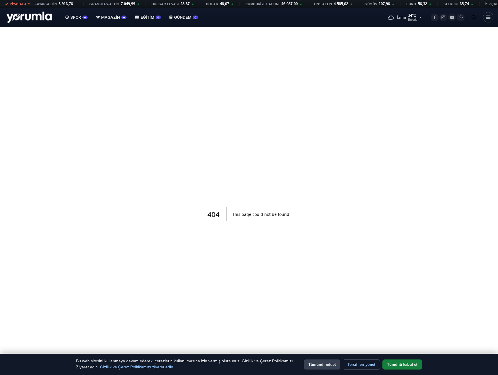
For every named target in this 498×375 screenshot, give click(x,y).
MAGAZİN (113, 17)
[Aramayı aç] (474, 17)
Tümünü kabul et (402, 364)
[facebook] (435, 17)
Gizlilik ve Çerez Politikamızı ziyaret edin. (137, 367)
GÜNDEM (185, 17)
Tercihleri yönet (361, 364)
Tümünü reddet (322, 364)
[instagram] (443, 17)
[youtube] (452, 17)
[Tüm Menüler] (488, 17)
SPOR (78, 17)
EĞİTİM (150, 17)
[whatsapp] (461, 17)
